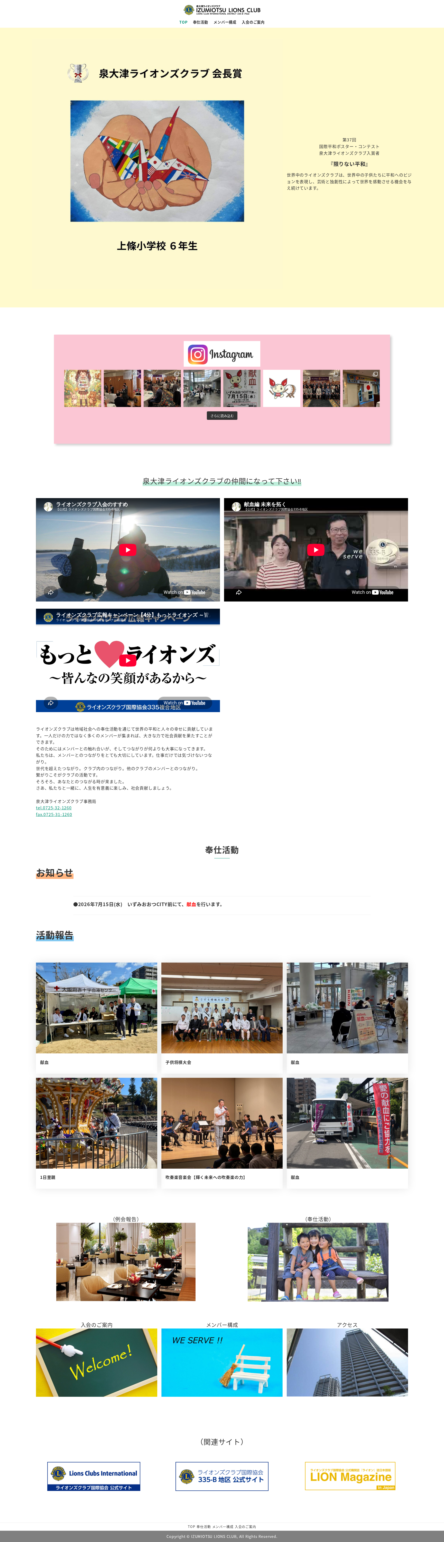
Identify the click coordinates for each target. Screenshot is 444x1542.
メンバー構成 (223, 1526)
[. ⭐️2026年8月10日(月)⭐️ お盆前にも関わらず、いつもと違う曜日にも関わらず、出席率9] (122, 388)
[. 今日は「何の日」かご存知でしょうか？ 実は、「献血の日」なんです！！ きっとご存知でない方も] (82, 388)
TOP (191, 1526)
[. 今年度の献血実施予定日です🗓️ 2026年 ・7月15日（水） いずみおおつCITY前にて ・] (281, 388)
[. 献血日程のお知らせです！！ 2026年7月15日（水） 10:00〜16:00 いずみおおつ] (242, 388)
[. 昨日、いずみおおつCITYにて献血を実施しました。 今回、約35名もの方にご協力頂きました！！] (202, 388)
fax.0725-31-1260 (54, 814)
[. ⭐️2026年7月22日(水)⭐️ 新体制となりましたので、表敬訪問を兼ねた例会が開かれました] (162, 388)
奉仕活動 (204, 1526)
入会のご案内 (245, 1526)
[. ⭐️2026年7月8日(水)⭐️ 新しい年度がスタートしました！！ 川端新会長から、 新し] (321, 388)
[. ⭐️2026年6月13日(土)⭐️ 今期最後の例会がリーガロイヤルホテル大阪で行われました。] (361, 388)
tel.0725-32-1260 (54, 807)
